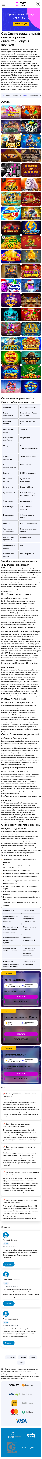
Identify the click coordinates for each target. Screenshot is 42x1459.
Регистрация (21, 24)
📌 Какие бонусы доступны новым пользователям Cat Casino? (16, 1125)
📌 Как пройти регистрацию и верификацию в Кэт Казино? (21, 1173)
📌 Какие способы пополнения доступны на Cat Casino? (20, 1148)
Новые (8, 95)
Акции (33, 1357)
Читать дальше (21, 1002)
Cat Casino (11, 1357)
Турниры (23, 1357)
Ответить (8, 1264)
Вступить (21, 997)
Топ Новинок (34, 95)
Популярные (17, 95)
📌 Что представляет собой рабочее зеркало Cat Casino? (20, 1095)
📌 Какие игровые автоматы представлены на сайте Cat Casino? (20, 1201)
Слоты (25, 95)
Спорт (21, 1363)
